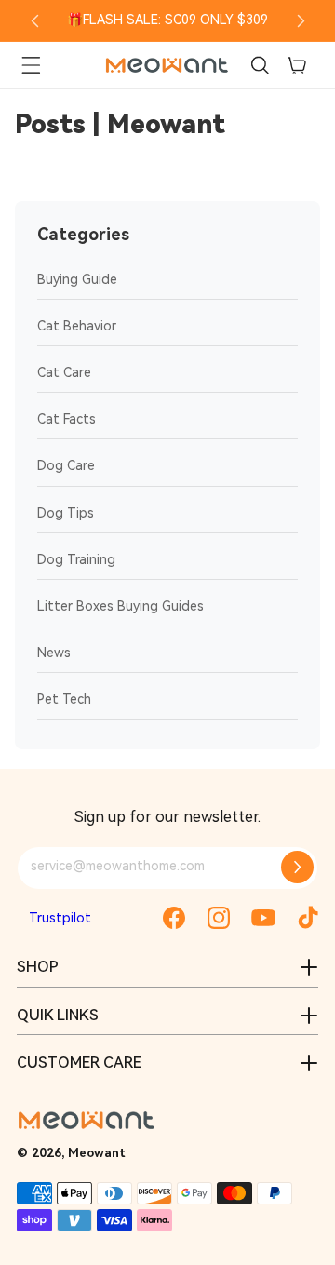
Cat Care (64, 372)
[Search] (260, 65)
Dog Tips (65, 512)
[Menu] (31, 65)
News (54, 652)
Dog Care (66, 465)
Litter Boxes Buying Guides (120, 606)
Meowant (97, 1153)
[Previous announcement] (34, 20)
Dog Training (76, 559)
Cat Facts (66, 418)
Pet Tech (64, 699)
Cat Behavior (76, 325)
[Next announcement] (300, 20)
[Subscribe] (297, 867)
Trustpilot (60, 917)
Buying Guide (77, 279)
